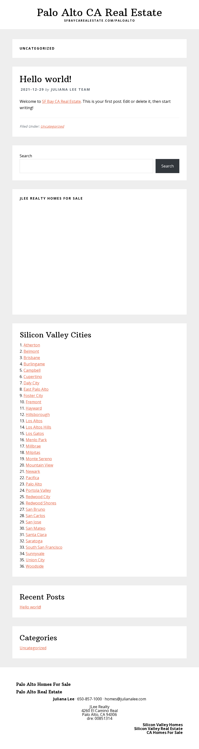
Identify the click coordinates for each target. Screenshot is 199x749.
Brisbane (32, 357)
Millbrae (33, 446)
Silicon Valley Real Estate (158, 728)
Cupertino (33, 376)
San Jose (33, 522)
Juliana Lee (64, 699)
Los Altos (34, 420)
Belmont (31, 351)
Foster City (33, 395)
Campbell (32, 370)
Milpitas (33, 452)
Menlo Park (36, 439)
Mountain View (39, 465)
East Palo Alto (36, 389)
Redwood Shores (41, 503)
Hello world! (46, 79)
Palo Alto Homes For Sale (43, 684)
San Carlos (35, 515)
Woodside (35, 566)
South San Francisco (44, 547)
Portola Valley (38, 490)
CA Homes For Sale (165, 732)
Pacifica (32, 477)
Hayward (34, 408)
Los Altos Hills (38, 427)
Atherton (32, 345)
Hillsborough (38, 414)
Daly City (31, 383)
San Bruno (35, 509)
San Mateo (35, 528)
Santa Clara (36, 534)
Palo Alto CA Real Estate (99, 12)
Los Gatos (35, 433)
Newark (33, 471)
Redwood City (38, 496)
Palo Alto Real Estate (39, 692)
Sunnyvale (35, 553)
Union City (35, 560)
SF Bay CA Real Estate (61, 101)
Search (26, 156)
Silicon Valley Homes (163, 724)
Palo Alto (34, 484)
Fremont (33, 402)
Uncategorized (52, 126)
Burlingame (34, 364)
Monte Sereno (39, 458)
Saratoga (34, 541)
